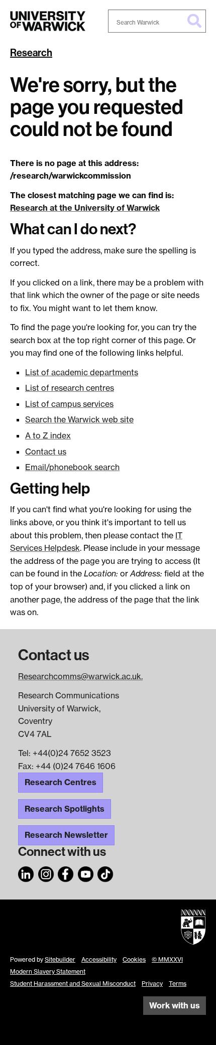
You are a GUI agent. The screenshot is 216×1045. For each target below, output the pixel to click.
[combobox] (157, 21)
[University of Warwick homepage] (47, 21)
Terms (177, 983)
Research (31, 53)
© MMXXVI (167, 959)
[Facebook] (66, 872)
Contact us (45, 451)
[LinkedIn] (26, 872)
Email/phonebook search (72, 467)
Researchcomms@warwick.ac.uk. (80, 676)
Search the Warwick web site (79, 419)
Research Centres (60, 782)
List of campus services (69, 404)
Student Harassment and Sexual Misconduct (73, 983)
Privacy (152, 983)
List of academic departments (81, 372)
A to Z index (48, 435)
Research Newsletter (66, 835)
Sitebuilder (60, 959)
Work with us (174, 1005)
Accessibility (99, 959)
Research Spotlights (64, 809)
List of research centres (69, 388)
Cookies (134, 959)
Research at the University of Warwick (85, 208)
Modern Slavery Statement (47, 971)
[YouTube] (86, 872)
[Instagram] (46, 872)
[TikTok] (105, 872)
